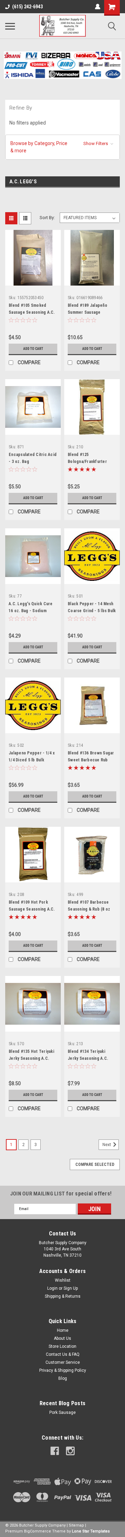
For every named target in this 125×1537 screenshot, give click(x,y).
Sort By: (47, 217)
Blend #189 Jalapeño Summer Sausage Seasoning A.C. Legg (87, 312)
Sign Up (71, 1288)
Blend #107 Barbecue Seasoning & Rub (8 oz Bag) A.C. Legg (89, 909)
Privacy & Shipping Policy (62, 1370)
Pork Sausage (62, 1412)
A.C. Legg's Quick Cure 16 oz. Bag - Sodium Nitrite (31, 610)
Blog (62, 1378)
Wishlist (62, 1280)
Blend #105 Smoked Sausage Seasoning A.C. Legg (32, 312)
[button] (62, 147)
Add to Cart (33, 349)
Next (107, 1144)
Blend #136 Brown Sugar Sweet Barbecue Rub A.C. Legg (91, 760)
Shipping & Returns (63, 1296)
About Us (62, 1338)
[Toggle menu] (10, 26)
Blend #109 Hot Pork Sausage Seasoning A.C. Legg (32, 909)
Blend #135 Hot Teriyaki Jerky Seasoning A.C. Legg (31, 1058)
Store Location (62, 1346)
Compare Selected (94, 1164)
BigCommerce (37, 1531)
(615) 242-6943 (27, 6)
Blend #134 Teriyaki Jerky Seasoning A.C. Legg (88, 1058)
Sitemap (76, 1525)
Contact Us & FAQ (63, 1354)
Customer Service (62, 1362)
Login (52, 1288)
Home (62, 1330)
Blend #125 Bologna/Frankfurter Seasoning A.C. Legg (87, 461)
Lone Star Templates (91, 1531)
